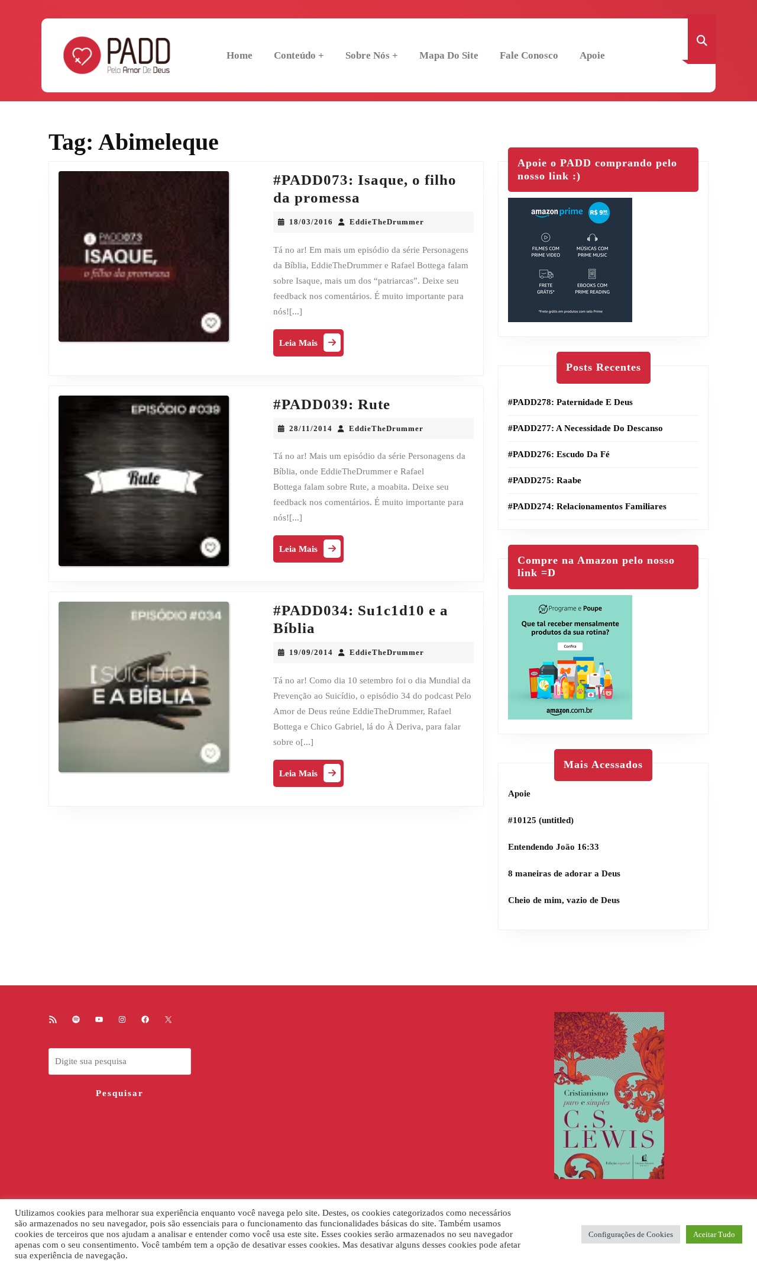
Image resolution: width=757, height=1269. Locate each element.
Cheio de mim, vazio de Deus (564, 900)
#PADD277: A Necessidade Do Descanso (585, 428)
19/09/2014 (311, 652)
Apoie (592, 55)
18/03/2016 (311, 221)
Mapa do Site (448, 55)
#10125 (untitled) (541, 820)
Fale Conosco (529, 55)
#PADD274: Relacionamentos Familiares (587, 506)
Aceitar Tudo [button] (714, 1234)
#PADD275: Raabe (544, 480)
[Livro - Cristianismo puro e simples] (609, 1095)
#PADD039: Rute (331, 404)
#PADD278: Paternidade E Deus (570, 402)
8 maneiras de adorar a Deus (564, 873)
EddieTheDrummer (387, 221)
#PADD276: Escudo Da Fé (559, 454)
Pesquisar (120, 1093)
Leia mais (311, 345)
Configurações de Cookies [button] (630, 1234)
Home (240, 55)
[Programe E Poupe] (570, 656)
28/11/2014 (310, 428)
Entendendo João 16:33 (553, 847)
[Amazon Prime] (570, 259)
